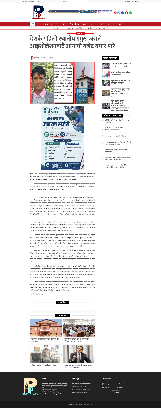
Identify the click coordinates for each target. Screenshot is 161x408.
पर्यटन (71, 24)
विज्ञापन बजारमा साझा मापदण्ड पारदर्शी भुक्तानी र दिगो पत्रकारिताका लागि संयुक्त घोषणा (120, 93)
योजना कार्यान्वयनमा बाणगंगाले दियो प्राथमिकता (120, 73)
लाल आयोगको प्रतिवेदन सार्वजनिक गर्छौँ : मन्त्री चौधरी (116, 151)
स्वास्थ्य (64, 24)
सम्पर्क (44, 378)
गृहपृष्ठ (38, 24)
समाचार (46, 24)
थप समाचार (63, 315)
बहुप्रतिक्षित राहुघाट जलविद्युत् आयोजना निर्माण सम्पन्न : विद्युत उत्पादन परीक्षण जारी (117, 159)
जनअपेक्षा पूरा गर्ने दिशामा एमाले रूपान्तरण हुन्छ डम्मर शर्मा (121, 65)
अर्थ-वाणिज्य (55, 24)
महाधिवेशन (80, 28)
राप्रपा (98, 28)
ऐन (63, 28)
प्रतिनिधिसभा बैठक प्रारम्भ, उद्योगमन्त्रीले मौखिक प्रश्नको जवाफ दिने (76, 340)
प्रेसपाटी (36, 58)
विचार (77, 24)
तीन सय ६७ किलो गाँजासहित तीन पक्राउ (44, 365)
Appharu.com (89, 404)
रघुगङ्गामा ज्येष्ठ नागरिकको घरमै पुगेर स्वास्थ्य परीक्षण (120, 81)
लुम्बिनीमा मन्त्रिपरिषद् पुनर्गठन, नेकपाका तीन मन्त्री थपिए (45, 340)
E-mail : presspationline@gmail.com (53, 394)
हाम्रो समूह (75, 378)
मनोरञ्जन (84, 24)
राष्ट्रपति (106, 28)
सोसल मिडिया (107, 378)
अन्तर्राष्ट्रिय (102, 24)
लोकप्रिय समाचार (112, 115)
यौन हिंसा (89, 28)
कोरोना (71, 28)
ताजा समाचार (110, 58)
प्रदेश (92, 24)
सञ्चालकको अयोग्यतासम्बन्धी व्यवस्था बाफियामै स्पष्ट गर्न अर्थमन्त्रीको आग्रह (78, 366)
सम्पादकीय (119, 24)
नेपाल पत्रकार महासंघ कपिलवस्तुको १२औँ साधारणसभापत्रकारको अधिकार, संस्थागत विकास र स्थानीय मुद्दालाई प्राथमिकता (120, 106)
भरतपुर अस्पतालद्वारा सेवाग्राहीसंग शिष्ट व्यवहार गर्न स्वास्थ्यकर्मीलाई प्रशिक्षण (116, 166)
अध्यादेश (56, 28)
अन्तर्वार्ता (111, 24)
